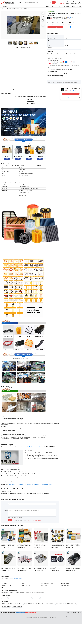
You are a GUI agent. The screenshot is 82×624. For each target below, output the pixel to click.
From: (7, 503)
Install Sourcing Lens (31, 612)
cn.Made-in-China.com (52, 617)
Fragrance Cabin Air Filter (26, 585)
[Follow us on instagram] (75, 612)
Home (2, 8)
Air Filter (9, 484)
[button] (50, 2)
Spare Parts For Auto (12, 603)
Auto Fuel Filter (4, 583)
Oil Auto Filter (43, 597)
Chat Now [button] (73, 27)
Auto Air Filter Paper (6, 606)
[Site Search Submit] (54, 2)
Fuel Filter (22, 484)
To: (7, 507)
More (2, 608)
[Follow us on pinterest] (78, 612)
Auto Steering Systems (19, 597)
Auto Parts (22, 8)
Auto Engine (4, 597)
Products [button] (20, 2)
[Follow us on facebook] (71, 612)
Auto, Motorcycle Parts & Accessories (12, 8)
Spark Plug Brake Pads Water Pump (24, 486)
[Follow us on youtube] (76, 612)
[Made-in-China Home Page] (7, 2)
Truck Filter (51, 484)
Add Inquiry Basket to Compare (23, 47)
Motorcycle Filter (36, 484)
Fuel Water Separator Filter (6, 585)
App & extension (66, 6)
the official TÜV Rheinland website (36, 446)
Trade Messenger (20, 612)
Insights (66, 616)
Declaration (53, 619)
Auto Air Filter (23, 581)
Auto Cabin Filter (44, 581)
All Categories (5, 6)
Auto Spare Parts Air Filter (71, 603)
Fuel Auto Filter (36, 597)
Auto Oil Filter (63, 581)
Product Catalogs (18, 578)
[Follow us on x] (73, 612)
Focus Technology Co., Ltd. (32, 619)
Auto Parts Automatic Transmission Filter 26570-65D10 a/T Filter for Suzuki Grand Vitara (40, 568)
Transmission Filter (44, 484)
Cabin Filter (14, 484)
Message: (6, 510)
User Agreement (47, 619)
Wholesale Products (41, 616)
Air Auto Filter (28, 597)
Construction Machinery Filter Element (9, 486)
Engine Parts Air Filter (60, 603)
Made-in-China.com (36, 617)
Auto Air (19, 603)
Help (59, 6)
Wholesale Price (48, 616)
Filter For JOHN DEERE (65, 583)
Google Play (11, 612)
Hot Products (16, 616)
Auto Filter (27, 8)
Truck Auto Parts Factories (29, 603)
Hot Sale (2, 581)
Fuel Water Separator (29, 484)
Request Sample (67, 29)
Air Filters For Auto (39, 603)
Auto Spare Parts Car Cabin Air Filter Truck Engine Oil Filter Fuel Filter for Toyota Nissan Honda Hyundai (8, 545)
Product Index (61, 616)
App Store (4, 612)
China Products (22, 616)
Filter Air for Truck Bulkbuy (17, 606)
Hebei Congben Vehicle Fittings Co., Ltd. (57, 17)
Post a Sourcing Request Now (34, 520)
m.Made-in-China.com (43, 617)
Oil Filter (18, 484)
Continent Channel (55, 616)
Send (10, 520)
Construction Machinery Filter (46, 583)
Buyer (53, 6)
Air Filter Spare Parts (49, 603)
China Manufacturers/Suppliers (31, 616)
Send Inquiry (55, 27)
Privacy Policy (59, 619)
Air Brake (4, 603)
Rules (80, 6)
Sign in (79, 3)
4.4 (66, 90)
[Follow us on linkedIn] (80, 612)
